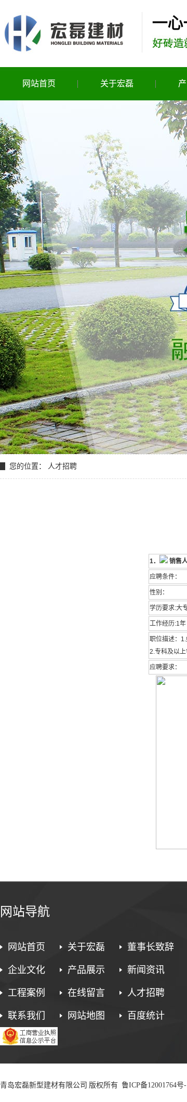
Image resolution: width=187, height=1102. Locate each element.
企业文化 (26, 970)
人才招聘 (146, 993)
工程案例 (26, 993)
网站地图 (86, 1015)
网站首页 (39, 83)
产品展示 (86, 970)
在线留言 (86, 993)
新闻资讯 (146, 970)
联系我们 (26, 1015)
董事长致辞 (150, 947)
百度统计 (146, 1015)
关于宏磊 (116, 83)
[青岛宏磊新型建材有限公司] (65, 50)
